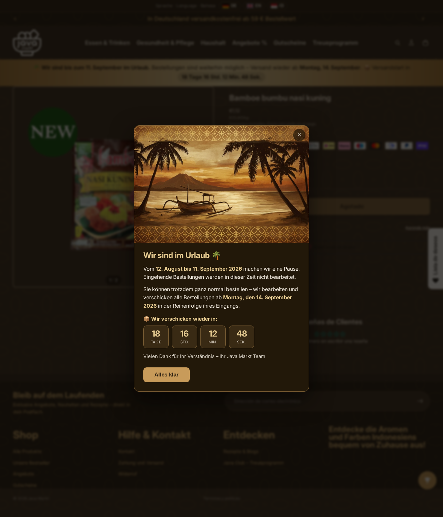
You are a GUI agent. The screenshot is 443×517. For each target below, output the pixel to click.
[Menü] (433, 453)
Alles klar (166, 375)
